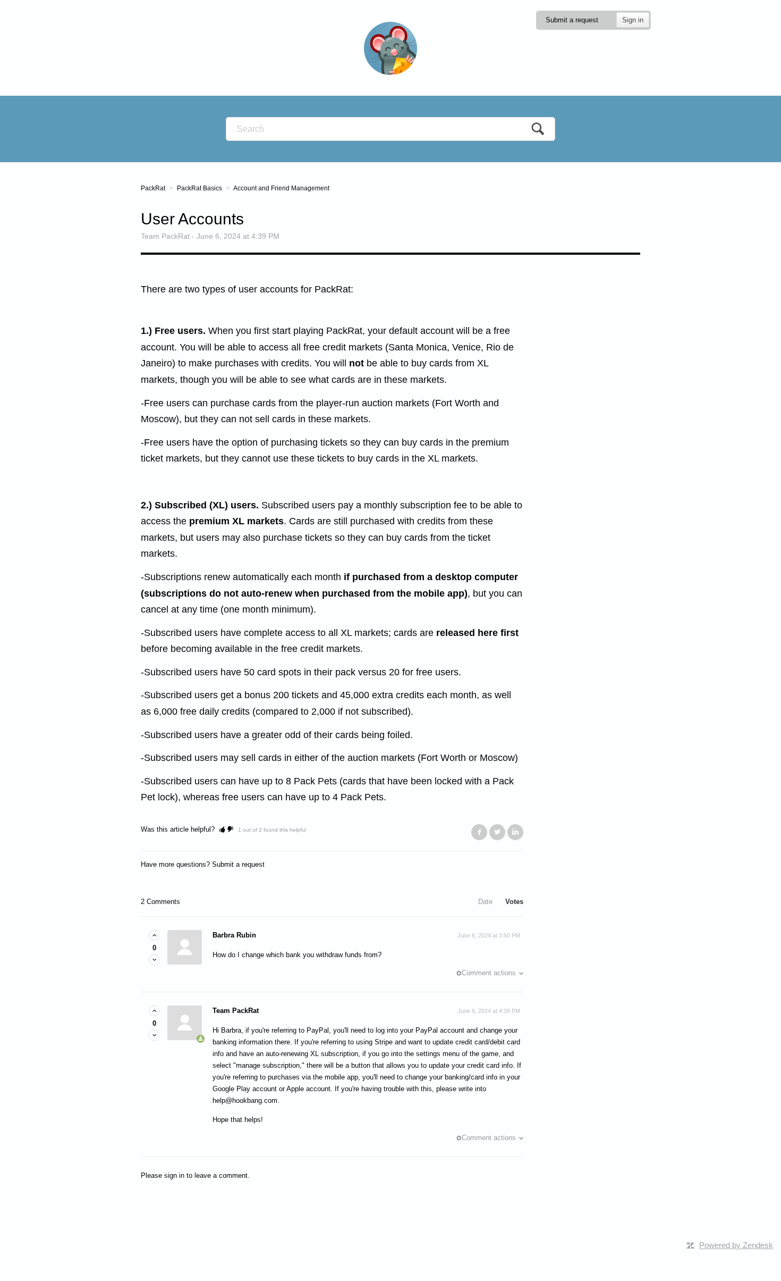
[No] (230, 829)
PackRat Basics (199, 188)
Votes (514, 902)
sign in (174, 1175)
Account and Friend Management (281, 188)
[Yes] (222, 829)
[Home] (390, 48)
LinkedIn (515, 832)
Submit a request (572, 20)
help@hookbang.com (245, 1100)
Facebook (479, 832)
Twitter (497, 832)
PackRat (153, 188)
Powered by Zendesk (736, 1245)
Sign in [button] (632, 20)
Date (485, 902)
